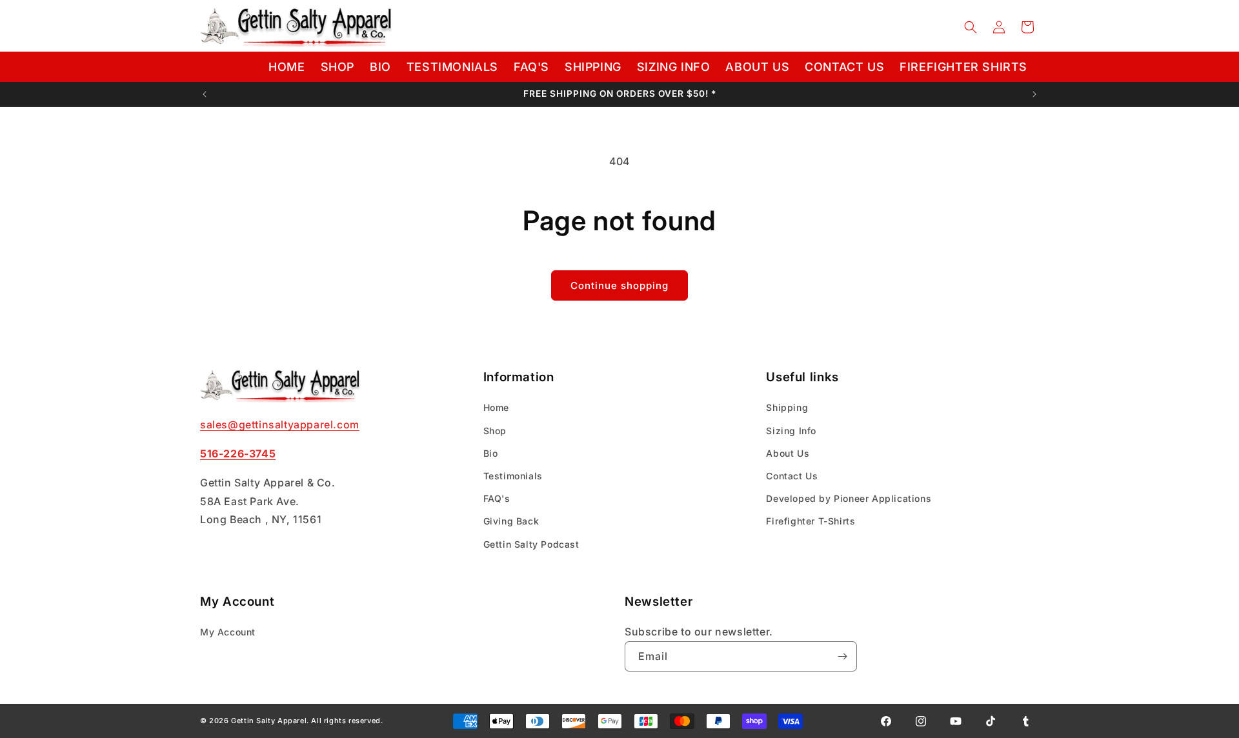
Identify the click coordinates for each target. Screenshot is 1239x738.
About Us (787, 453)
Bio (490, 453)
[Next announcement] (1034, 94)
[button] (970, 27)
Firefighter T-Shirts (810, 521)
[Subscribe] (842, 656)
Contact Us (792, 475)
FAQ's (496, 498)
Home (496, 408)
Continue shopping (619, 285)
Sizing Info (791, 430)
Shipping (787, 408)
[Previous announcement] (204, 94)
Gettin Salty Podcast (531, 544)
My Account (228, 631)
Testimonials (513, 475)
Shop (495, 430)
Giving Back (511, 521)
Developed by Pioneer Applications (848, 498)
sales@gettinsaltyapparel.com (279, 424)
